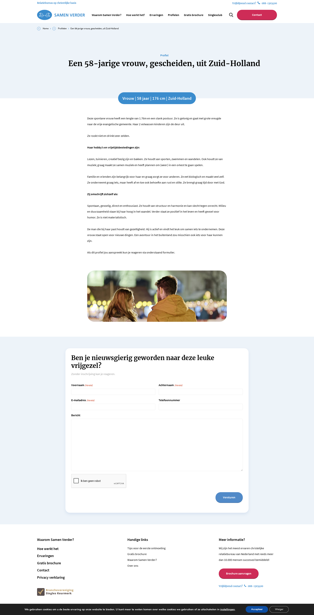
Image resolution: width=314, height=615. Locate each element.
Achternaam (170, 385)
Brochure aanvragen (238, 573)
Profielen (173, 15)
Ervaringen (156, 15)
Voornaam (82, 385)
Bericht (75, 415)
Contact (257, 15)
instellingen (227, 609)
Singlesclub (215, 15)
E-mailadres (82, 400)
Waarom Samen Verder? (106, 15)
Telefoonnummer (169, 400)
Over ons (132, 565)
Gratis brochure (193, 15)
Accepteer (257, 609)
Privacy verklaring (51, 577)
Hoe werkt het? (135, 15)
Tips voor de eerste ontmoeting (146, 548)
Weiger (279, 609)
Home (46, 28)
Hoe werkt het (48, 549)
